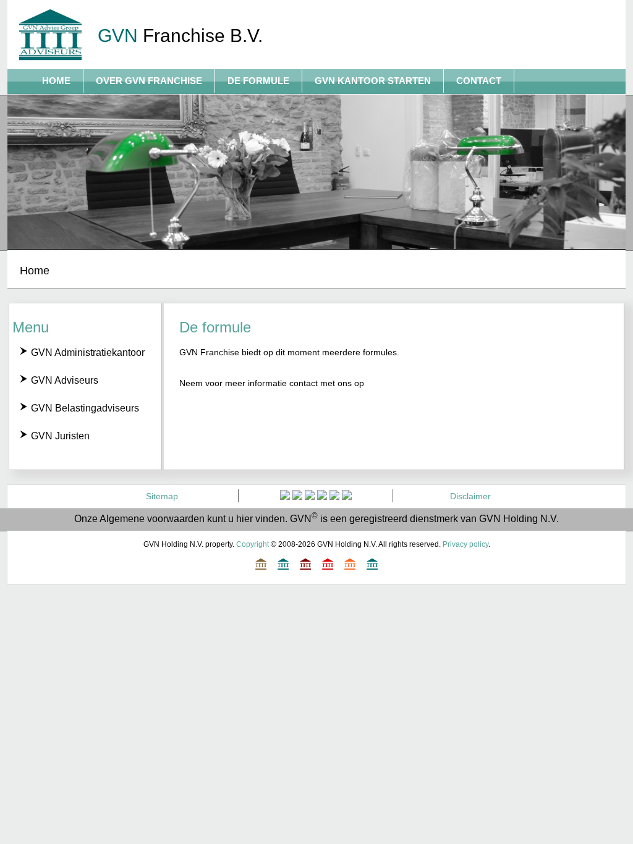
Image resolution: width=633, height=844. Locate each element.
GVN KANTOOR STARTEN (373, 80)
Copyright (252, 544)
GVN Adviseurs (63, 380)
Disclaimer (470, 496)
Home (34, 270)
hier (244, 518)
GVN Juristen (59, 436)
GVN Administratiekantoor (86, 352)
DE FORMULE (258, 80)
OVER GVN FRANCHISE (149, 80)
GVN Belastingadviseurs (83, 408)
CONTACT (478, 80)
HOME (56, 80)
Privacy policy (465, 544)
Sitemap (162, 496)
